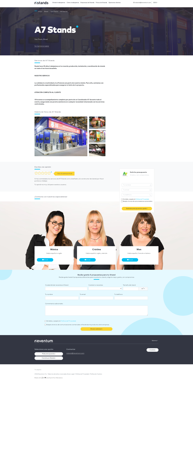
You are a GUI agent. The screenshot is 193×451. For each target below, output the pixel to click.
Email (46, 260)
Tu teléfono (118, 294)
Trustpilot (38, 369)
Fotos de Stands (101, 2)
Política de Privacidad (142, 199)
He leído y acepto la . (136, 199)
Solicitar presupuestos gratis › (137, 208)
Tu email (83, 294)
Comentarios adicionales (54, 303)
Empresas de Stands (87, 2)
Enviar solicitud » (96, 329)
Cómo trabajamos (73, 2)
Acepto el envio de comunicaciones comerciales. (138, 201)
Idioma (154, 340)
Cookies (152, 350)
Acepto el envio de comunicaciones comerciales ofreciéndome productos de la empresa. (77, 324)
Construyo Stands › (49, 358)
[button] (61, 137)
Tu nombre (49, 294)
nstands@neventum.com (143, 2)
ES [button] (156, 2)
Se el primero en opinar (42, 46)
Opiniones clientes (115, 2)
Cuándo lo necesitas (95, 285)
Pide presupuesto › (49, 354)
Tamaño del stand (129, 285)
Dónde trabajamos (58, 2)
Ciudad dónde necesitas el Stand (56, 285)
